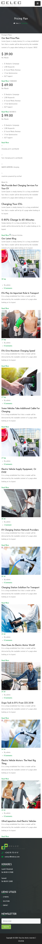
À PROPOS (6, 897)
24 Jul (3, 634)
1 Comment (8, 525)
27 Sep (3, 340)
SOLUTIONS (6, 901)
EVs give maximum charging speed (18, 350)
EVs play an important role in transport (20, 292)
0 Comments (8, 288)
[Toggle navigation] (38, 3)
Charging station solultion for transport (20, 587)
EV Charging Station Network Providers (20, 529)
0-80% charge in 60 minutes (17, 219)
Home (17, 23)
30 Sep (3, 279)
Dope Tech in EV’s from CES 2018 (17, 702)
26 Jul (3, 519)
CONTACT (5, 905)
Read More (5, 81)
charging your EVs (11, 204)
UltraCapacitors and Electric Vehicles (18, 821)
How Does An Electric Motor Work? (18, 645)
